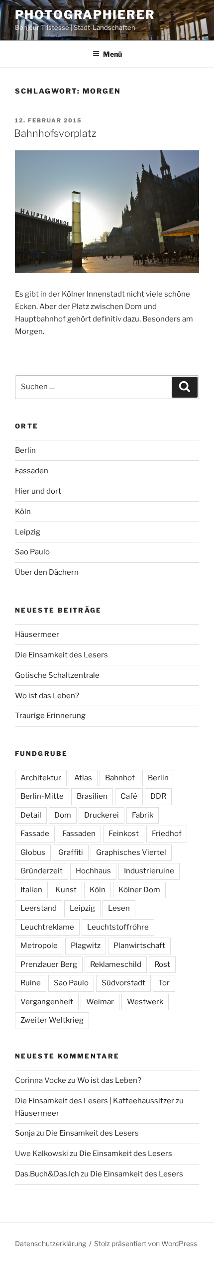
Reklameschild (115, 964)
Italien (31, 889)
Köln (23, 511)
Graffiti (70, 852)
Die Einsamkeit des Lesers (61, 654)
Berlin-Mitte (42, 796)
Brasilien (92, 796)
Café (128, 796)
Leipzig (27, 532)
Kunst (66, 889)
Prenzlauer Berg (48, 964)
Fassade (34, 833)
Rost (162, 964)
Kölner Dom (139, 889)
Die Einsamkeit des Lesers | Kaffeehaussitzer (94, 1100)
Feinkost (123, 833)
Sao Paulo (32, 551)
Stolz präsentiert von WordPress (145, 1243)
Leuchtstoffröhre (118, 927)
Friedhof (167, 833)
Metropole (39, 945)
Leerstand (38, 908)
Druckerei (101, 815)
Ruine (30, 982)
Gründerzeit (41, 870)
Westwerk (145, 1001)
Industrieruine (149, 870)
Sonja (25, 1133)
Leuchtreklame (47, 927)
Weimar (100, 1001)
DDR (158, 796)
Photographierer (85, 14)
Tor (164, 982)
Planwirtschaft (139, 945)
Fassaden (31, 470)
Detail (30, 815)
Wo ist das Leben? (47, 695)
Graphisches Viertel (131, 852)
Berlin (25, 450)
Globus (32, 852)
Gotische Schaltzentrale (57, 675)
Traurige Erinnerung (50, 715)
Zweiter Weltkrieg (52, 1020)
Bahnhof (120, 777)
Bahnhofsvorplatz (55, 133)
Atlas (83, 777)
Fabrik (142, 815)
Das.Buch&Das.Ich (47, 1173)
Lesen (119, 908)
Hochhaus (93, 870)
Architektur (40, 777)
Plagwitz (86, 945)
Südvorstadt (123, 982)
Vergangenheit (46, 1001)
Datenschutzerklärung (50, 1243)
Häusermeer (37, 634)
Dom (62, 815)
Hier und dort (38, 491)
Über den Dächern (47, 572)
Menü (112, 54)
